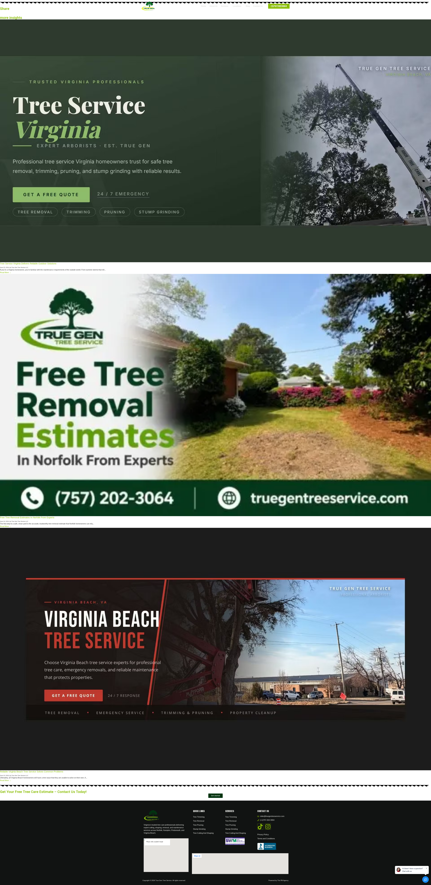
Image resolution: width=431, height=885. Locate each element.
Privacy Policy (263, 834)
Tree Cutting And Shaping (203, 833)
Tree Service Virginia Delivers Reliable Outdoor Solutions (28, 263)
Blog (248, 6)
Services (224, 6)
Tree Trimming (199, 817)
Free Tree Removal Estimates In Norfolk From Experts (27, 517)
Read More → (5, 272)
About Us (213, 6)
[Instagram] (268, 827)
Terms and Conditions (266, 839)
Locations (237, 6)
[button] (225, 6)
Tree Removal (198, 821)
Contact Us (258, 6)
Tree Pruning (198, 825)
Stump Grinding (199, 829)
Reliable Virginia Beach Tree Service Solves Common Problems (31, 771)
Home (203, 6)
